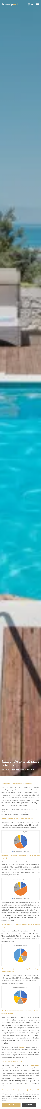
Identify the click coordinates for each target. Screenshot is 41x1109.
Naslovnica (5, 769)
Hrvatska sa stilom (17, 769)
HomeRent (35, 1065)
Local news (30, 769)
